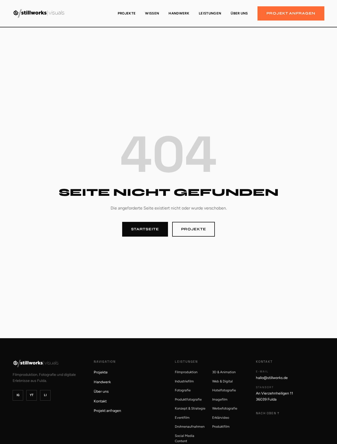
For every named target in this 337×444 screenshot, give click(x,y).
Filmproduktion (186, 372)
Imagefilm (219, 399)
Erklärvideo (220, 418)
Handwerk (178, 13)
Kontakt (100, 401)
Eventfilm (182, 418)
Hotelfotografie (224, 390)
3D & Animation (224, 372)
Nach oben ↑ (267, 413)
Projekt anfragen (290, 13)
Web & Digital (222, 381)
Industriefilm (184, 381)
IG (18, 395)
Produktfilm (221, 426)
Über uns (239, 13)
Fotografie (183, 390)
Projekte (127, 13)
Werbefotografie (224, 408)
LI (45, 395)
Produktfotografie (188, 399)
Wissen (152, 13)
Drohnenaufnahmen (190, 426)
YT (31, 395)
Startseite (145, 229)
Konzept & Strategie (190, 408)
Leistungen (210, 13)
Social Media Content (184, 438)
